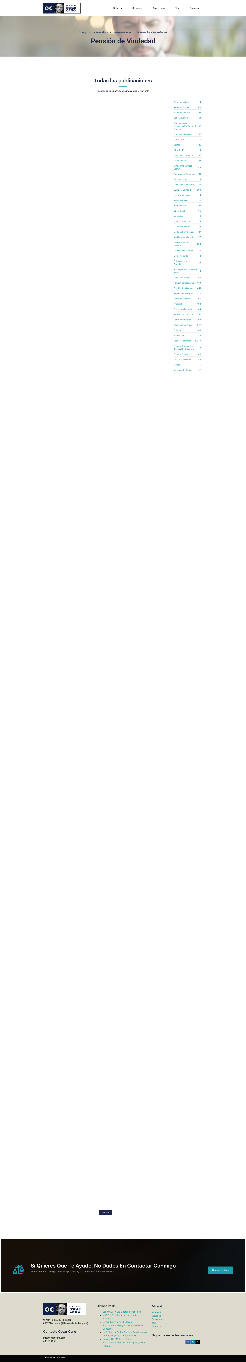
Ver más (105, 1212)
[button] (137, 8)
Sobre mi (117, 8)
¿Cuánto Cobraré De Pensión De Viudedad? (75, 451)
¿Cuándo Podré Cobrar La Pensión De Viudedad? (79, 535)
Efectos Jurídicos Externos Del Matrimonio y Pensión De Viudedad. (92, 270)
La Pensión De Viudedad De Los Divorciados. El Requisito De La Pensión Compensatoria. (95, 1196)
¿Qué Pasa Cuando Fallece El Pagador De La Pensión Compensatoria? (94, 357)
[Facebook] (187, 1342)
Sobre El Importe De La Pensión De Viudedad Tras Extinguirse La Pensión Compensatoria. (96, 728)
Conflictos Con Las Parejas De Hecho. (71, 178)
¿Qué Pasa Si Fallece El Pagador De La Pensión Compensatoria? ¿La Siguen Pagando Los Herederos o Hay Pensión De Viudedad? (105, 825)
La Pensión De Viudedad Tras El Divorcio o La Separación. (85, 1101)
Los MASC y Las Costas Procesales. (121, 1311)
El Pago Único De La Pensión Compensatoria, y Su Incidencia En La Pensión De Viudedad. (100, 922)
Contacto (194, 8)
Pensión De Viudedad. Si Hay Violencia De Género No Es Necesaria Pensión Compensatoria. (98, 1020)
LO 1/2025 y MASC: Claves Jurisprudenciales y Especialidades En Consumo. (123, 1325)
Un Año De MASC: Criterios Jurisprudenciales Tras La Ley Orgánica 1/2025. (123, 1342)
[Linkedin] (192, 1342)
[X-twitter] (197, 1342)
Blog (177, 8)
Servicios (137, 8)
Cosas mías (159, 8)
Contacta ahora (220, 1270)
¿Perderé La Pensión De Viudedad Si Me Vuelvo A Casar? (85, 629)
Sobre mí (156, 1312)
